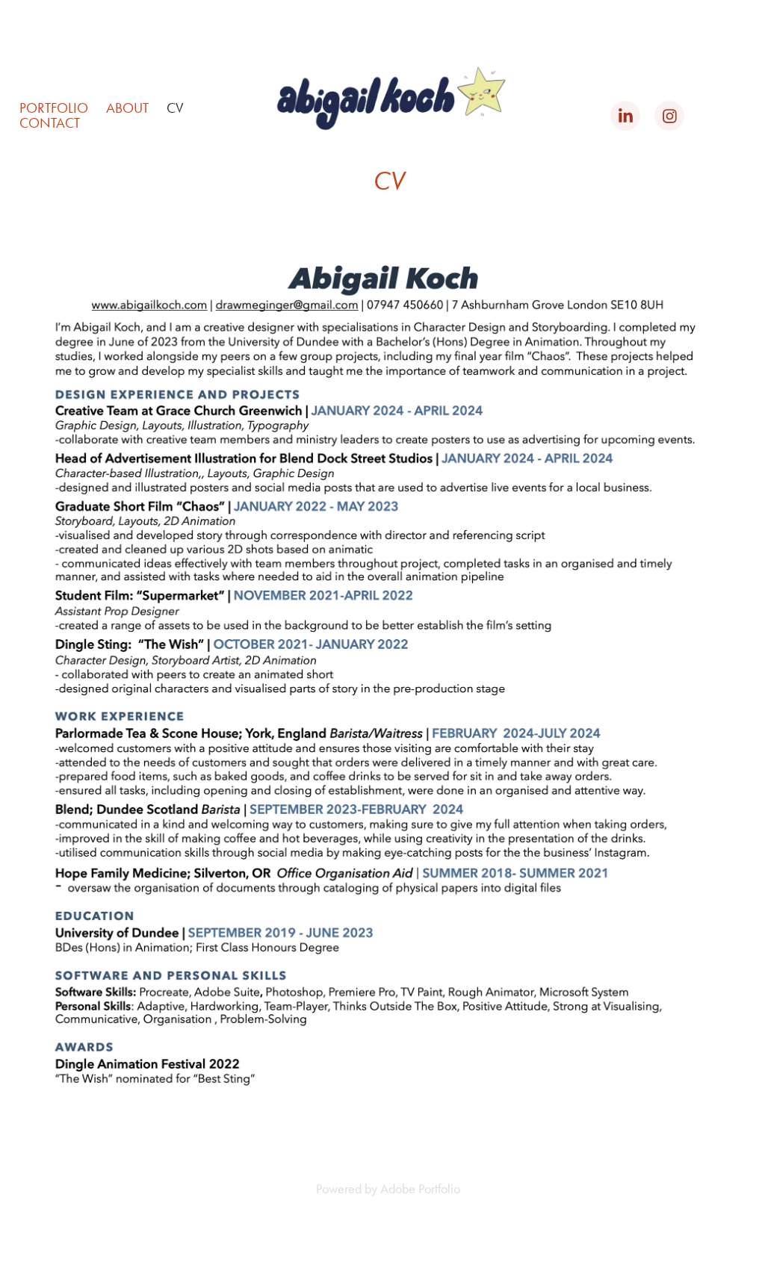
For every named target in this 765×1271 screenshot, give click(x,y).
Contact (49, 122)
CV (175, 107)
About (127, 107)
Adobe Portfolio (420, 1189)
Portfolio (53, 107)
